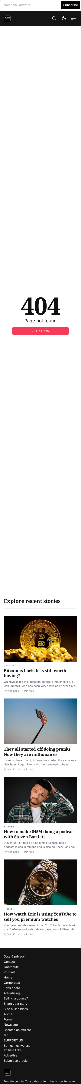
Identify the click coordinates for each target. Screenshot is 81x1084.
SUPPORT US (13, 1040)
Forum (8, 1019)
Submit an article (16, 1060)
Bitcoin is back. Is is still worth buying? (35, 673)
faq (6, 1035)
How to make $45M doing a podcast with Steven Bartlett (39, 834)
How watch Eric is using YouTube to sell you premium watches (40, 916)
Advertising (12, 993)
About (8, 1014)
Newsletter (11, 1024)
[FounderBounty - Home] (16, 18)
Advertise (10, 1055)
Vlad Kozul (13, 690)
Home (8, 977)
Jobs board (12, 988)
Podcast (9, 972)
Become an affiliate (17, 1030)
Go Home (43, 331)
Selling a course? (16, 998)
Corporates (12, 982)
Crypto (9, 665)
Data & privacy (14, 956)
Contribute (11, 967)
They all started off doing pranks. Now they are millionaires (38, 751)
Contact (9, 961)
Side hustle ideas (16, 1009)
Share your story (15, 1003)
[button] (54, 18)
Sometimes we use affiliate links (17, 1048)
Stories (9, 826)
